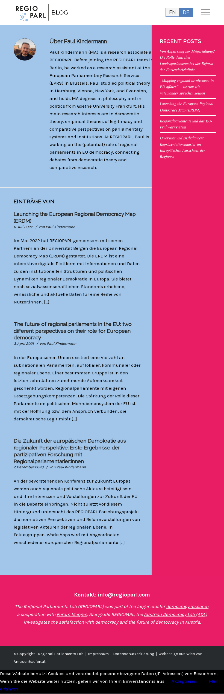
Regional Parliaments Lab (61, 654)
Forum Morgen (72, 614)
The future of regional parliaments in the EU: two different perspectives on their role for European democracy (73, 330)
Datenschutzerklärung (133, 654)
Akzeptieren (184, 681)
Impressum (98, 654)
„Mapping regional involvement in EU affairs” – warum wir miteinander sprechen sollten (187, 86)
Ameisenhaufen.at (30, 661)
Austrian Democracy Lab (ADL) (175, 614)
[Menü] (202, 12)
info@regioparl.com (124, 595)
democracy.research (187, 606)
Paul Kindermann (60, 227)
